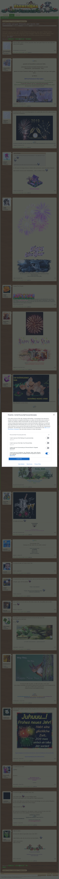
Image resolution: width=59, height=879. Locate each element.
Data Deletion (21, 464)
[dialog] (29, 439)
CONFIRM (19, 458)
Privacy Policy (38, 464)
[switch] (47, 438)
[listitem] (29, 435)
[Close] (54, 415)
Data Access (29, 464)
